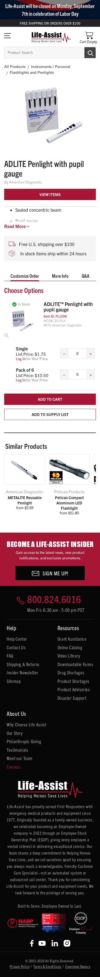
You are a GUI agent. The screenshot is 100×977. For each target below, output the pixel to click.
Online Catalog (70, 647)
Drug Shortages (71, 672)
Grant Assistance (72, 638)
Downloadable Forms (75, 664)
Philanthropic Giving (24, 741)
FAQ (10, 655)
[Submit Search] (84, 52)
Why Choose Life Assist (26, 724)
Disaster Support (72, 698)
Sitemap (14, 681)
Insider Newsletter (22, 672)
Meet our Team (19, 758)
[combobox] (50, 52)
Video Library (69, 655)
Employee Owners (77, 966)
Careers (13, 766)
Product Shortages (73, 681)
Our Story (14, 733)
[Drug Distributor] (22, 923)
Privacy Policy (19, 966)
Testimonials (17, 750)
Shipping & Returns (23, 664)
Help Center (17, 638)
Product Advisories (74, 689)
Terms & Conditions (47, 966)
